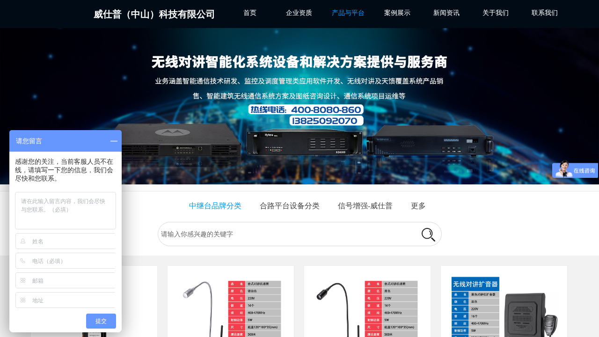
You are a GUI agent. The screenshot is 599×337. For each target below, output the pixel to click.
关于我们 (495, 12)
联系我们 (545, 12)
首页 (249, 12)
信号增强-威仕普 (365, 206)
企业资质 (299, 12)
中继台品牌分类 (215, 206)
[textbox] (286, 234)
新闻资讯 (446, 12)
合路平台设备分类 (290, 206)
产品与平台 (348, 12)
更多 (418, 206)
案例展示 (397, 12)
